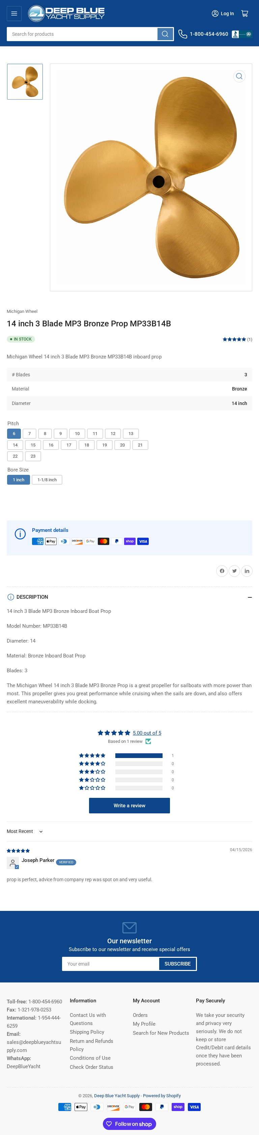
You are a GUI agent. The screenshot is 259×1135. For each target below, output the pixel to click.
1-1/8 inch (47, 479)
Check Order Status (91, 1067)
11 (95, 433)
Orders (140, 1015)
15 (33, 445)
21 (140, 445)
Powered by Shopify (162, 1095)
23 (33, 456)
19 (104, 445)
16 (51, 445)
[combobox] (90, 34)
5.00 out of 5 (147, 733)
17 (68, 445)
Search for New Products (161, 1033)
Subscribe (178, 964)
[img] (18, 850)
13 (130, 433)
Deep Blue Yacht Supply (117, 1095)
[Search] (165, 34)
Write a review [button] (129, 806)
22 (15, 456)
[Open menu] (14, 13)
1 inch (18, 479)
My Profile (144, 1024)
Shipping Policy (87, 1032)
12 (113, 433)
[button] (92, 755)
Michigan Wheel (22, 311)
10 (77, 433)
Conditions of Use (90, 1058)
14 (15, 445)
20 (122, 445)
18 (86, 445)
